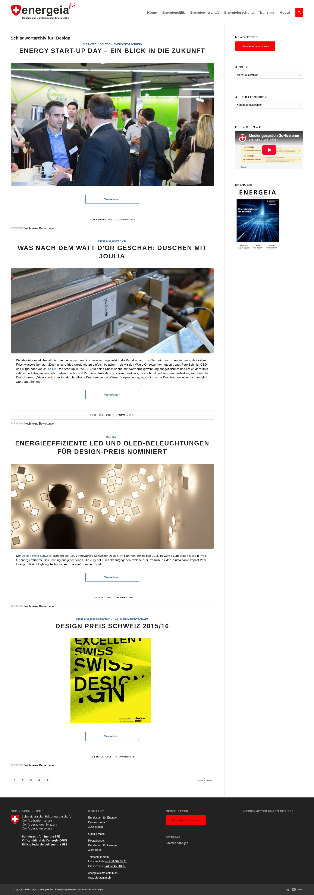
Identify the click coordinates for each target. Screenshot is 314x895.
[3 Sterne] (17, 228)
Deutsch (106, 44)
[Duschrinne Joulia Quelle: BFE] (112, 310)
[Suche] (298, 12)
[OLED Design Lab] (112, 506)
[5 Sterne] (22, 228)
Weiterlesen (112, 199)
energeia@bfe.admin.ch (102, 872)
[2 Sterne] (14, 228)
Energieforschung (128, 44)
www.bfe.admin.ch (99, 877)
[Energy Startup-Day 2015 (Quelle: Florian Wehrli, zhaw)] (112, 124)
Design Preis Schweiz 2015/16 (112, 626)
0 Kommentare (126, 219)
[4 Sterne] (19, 228)
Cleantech (90, 44)
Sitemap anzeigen (177, 843)
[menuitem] (152, 12)
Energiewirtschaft (134, 619)
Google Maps (96, 833)
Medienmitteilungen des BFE (268, 811)
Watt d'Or (119, 241)
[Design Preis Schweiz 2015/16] (112, 680)
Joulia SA (49, 369)
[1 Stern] (12, 228)
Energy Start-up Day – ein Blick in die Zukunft (112, 50)
